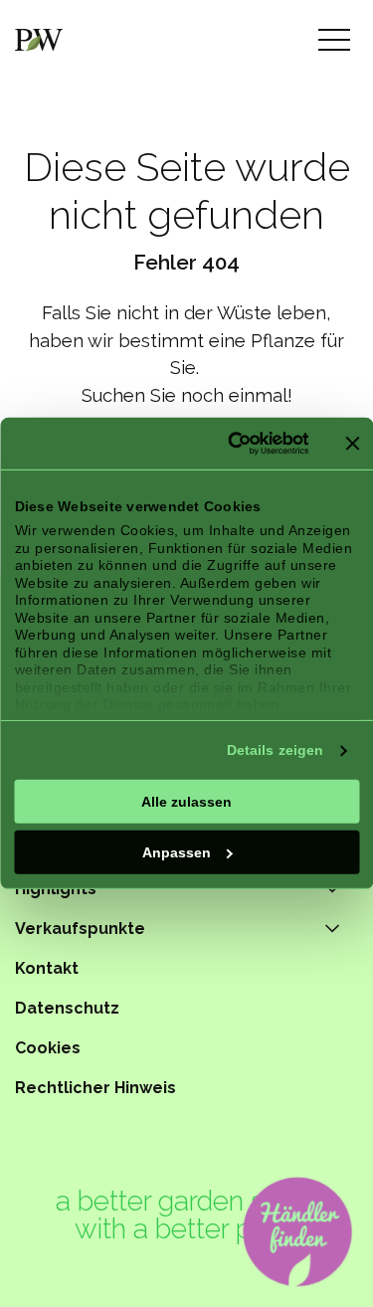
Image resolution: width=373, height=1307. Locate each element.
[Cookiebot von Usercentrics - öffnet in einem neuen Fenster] (228, 444)
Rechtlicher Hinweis (95, 1087)
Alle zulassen (186, 801)
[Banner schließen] (352, 444)
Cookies (48, 1047)
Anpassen (176, 851)
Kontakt (47, 968)
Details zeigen (275, 750)
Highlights (55, 888)
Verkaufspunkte (80, 928)
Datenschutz (67, 1008)
